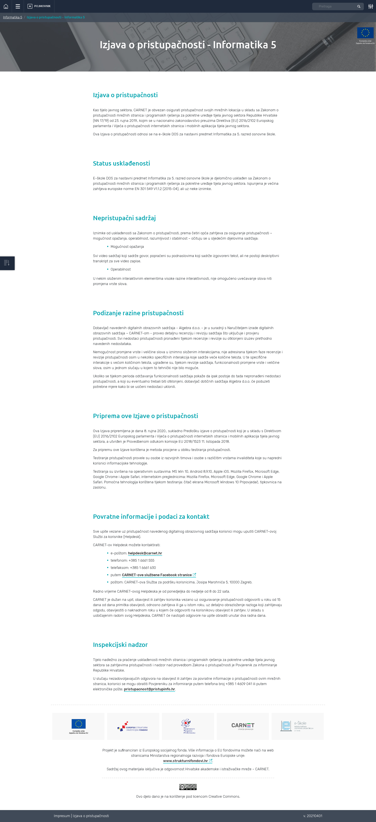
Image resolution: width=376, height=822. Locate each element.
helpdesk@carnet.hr (145, 553)
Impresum (62, 816)
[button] (18, 6)
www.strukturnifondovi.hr (185, 761)
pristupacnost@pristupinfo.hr (149, 689)
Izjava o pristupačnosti (91, 816)
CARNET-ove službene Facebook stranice (157, 575)
